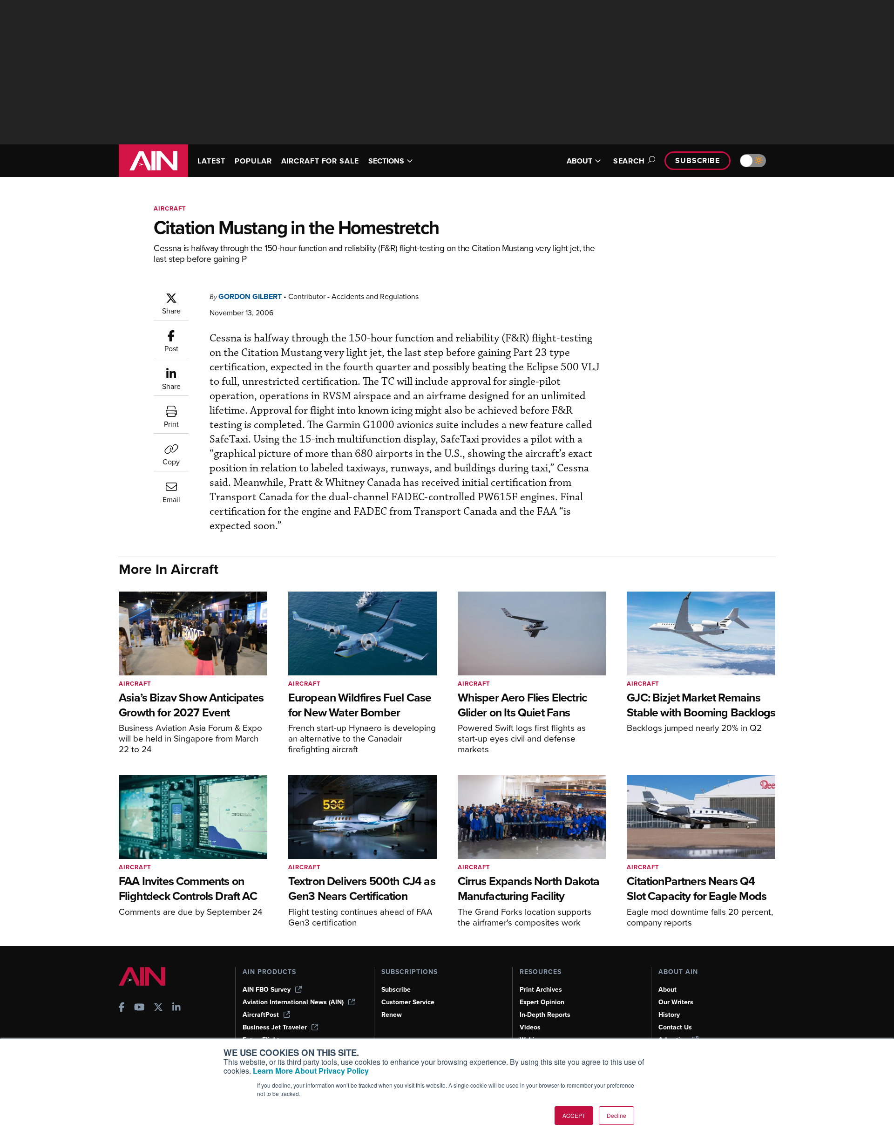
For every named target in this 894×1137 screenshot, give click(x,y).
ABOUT (579, 161)
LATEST (211, 161)
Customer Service (407, 1002)
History (669, 1015)
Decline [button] (616, 1115)
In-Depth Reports (545, 1015)
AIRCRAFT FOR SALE (320, 161)
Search (629, 161)
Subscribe (697, 160)
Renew (391, 1015)
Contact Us (675, 1027)
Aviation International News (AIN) (293, 1002)
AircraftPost (261, 1015)
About (667, 990)
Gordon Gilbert (250, 296)
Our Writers (675, 1002)
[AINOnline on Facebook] (122, 1008)
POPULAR (253, 161)
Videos (530, 1027)
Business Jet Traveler (275, 1027)
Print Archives (541, 990)
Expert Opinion (542, 1002)
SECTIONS (386, 161)
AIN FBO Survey (267, 990)
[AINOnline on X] (158, 1008)
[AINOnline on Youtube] (139, 1008)
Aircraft (170, 208)
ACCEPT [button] (573, 1115)
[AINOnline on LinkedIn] (176, 1008)
